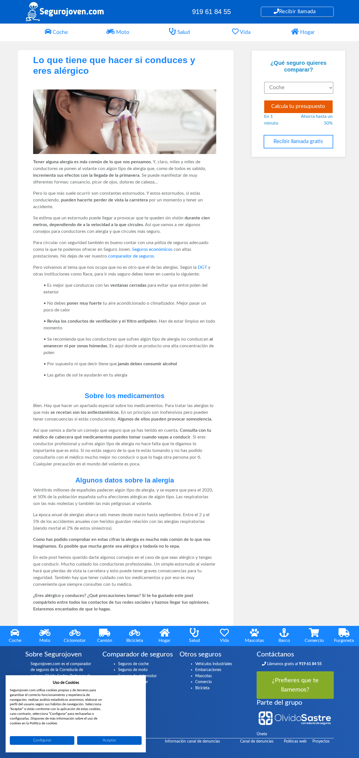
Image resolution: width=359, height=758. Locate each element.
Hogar (307, 32)
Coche (59, 32)
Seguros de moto (133, 670)
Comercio (203, 682)
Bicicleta (202, 688)
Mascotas (203, 676)
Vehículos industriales (213, 664)
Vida (244, 32)
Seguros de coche (133, 664)
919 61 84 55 (211, 11)
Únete (262, 734)
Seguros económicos (152, 249)
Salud (183, 32)
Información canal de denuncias (192, 741)
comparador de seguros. (131, 256)
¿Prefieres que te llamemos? (295, 685)
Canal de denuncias (256, 741)
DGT (202, 267)
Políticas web (295, 741)
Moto (122, 32)
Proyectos (321, 741)
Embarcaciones (208, 670)
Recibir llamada (297, 11)
